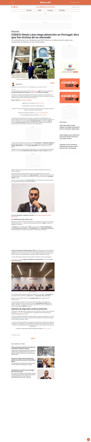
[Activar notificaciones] (88, 439)
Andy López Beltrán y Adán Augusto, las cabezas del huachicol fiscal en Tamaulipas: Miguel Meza (70, 127)
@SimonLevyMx (40, 103)
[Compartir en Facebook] (52, 83)
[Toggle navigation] (12, 2)
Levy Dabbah (20, 312)
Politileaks (62, 10)
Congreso (50, 10)
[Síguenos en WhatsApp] (12, 7)
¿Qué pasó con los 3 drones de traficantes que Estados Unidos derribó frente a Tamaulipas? (69, 146)
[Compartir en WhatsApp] (50, 83)
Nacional (29, 10)
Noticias (18, 335)
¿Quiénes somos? (76, 7)
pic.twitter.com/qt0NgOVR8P (41, 112)
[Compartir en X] (54, 83)
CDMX (39, 10)
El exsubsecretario (15, 259)
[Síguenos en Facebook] (14, 7)
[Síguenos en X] (17, 7)
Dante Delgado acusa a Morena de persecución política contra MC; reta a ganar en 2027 (69, 136)
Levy (23, 223)
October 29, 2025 (42, 115)
